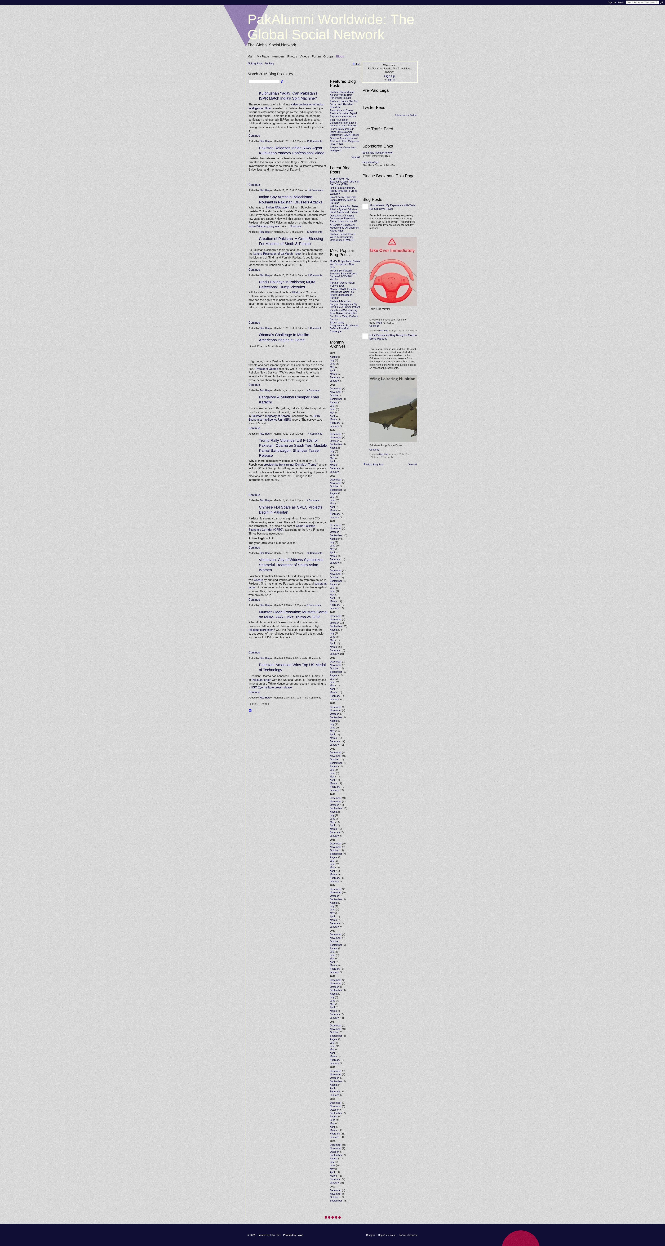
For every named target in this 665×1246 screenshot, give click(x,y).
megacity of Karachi (277, 416)
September (336, 398)
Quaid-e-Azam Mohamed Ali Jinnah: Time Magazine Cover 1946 (344, 141)
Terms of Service (408, 1235)
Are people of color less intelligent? (343, 149)
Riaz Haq (265, 141)
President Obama (267, 369)
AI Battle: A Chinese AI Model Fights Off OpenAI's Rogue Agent (344, 227)
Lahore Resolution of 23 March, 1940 (277, 253)
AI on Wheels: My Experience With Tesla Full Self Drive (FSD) (344, 181)
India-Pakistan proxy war (264, 226)
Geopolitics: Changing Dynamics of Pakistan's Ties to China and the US (343, 218)
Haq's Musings (370, 162)
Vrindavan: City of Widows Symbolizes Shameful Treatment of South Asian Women (291, 565)
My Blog (269, 63)
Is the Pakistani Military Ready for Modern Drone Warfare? (343, 190)
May (332, 367)
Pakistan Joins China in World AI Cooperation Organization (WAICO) (342, 237)
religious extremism (261, 630)
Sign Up (612, 2)
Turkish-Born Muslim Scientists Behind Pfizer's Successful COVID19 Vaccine (343, 275)
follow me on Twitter (406, 115)
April (332, 370)
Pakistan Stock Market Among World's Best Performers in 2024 (342, 95)
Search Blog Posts (282, 81)
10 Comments (314, 141)
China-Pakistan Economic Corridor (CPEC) (282, 528)
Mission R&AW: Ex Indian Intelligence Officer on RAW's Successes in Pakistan (343, 293)
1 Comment (314, 328)
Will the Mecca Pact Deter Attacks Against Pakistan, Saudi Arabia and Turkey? (344, 209)
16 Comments (315, 190)
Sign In (621, 2)
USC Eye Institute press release (271, 687)
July (332, 360)
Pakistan (257, 416)
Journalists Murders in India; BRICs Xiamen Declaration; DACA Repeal (344, 131)
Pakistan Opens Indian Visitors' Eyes (342, 284)
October (334, 395)
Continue (254, 135)
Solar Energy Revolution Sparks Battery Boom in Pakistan (343, 199)
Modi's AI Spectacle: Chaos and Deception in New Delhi (345, 264)
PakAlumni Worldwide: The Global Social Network (330, 27)
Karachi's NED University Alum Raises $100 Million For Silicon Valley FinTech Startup (344, 315)
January (334, 380)
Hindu (295, 292)
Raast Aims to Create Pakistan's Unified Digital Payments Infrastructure (343, 113)
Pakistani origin (261, 680)
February (335, 377)
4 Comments (315, 433)
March (333, 374)
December (335, 388)
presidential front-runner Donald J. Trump (290, 464)
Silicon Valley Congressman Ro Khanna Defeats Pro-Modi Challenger (344, 327)
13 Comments (314, 231)
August (334, 356)
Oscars (258, 580)
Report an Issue (387, 1235)
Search (661, 2)
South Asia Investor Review (377, 152)
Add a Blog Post (374, 464)
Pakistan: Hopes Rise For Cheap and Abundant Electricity (344, 104)
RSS (250, 710)
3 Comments (387, 456)
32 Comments (314, 553)
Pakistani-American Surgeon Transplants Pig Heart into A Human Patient (345, 304)
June (332, 363)
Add (358, 64)
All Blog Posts (255, 63)
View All (355, 157)
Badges (370, 1235)
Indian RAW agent (277, 207)
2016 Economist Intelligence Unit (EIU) (284, 418)
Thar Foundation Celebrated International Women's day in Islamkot (343, 122)
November (335, 392)
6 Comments (315, 275)
